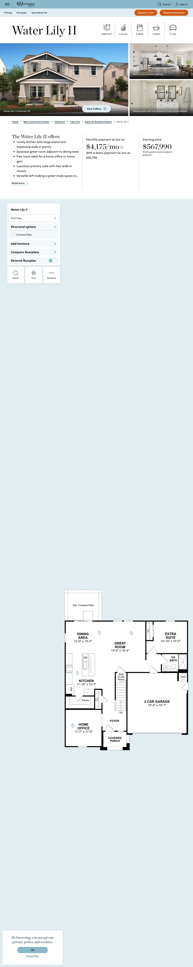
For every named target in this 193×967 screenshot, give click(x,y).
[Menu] (7, 4)
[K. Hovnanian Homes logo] (25, 4)
